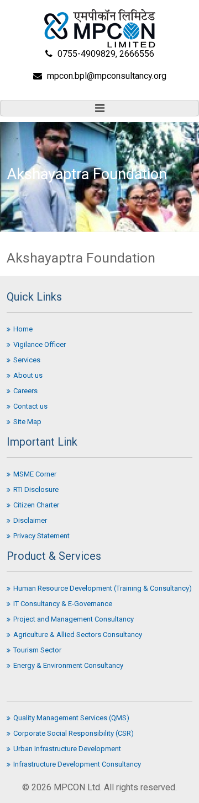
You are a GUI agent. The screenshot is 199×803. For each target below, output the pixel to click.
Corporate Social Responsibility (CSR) (73, 733)
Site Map (27, 421)
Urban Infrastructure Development (67, 749)
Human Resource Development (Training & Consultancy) (102, 588)
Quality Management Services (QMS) (71, 718)
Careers (25, 391)
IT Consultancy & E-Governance (62, 603)
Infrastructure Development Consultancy (77, 764)
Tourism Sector (37, 650)
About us (28, 375)
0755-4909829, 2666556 (105, 54)
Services (26, 360)
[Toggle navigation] (99, 108)
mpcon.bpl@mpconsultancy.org (106, 76)
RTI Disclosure (36, 489)
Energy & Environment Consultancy (68, 665)
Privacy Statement (41, 536)
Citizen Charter (36, 505)
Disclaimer (30, 520)
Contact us (30, 406)
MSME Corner (34, 474)
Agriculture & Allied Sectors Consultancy (77, 634)
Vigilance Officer (39, 344)
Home (23, 329)
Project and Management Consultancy (73, 619)
